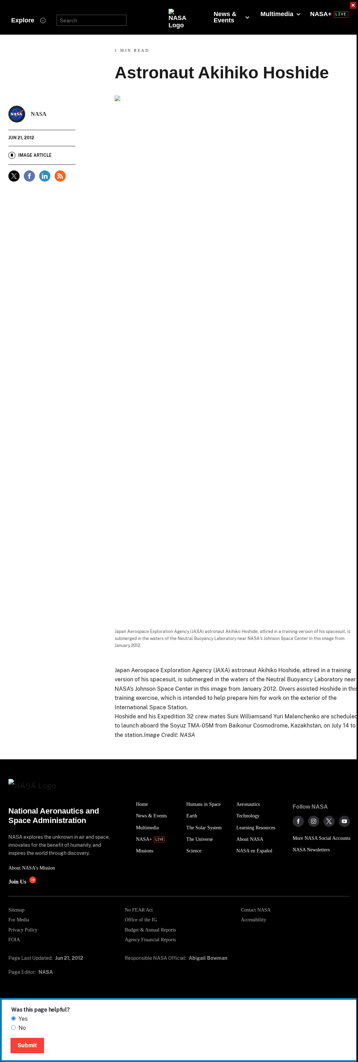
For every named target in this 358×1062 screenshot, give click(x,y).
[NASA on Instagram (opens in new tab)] (313, 821)
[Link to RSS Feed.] (60, 176)
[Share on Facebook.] (29, 176)
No (22, 1028)
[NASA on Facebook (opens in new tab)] (298, 821)
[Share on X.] (14, 176)
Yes (23, 1018)
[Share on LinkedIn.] (44, 176)
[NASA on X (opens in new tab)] (329, 821)
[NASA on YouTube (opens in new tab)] (344, 821)
